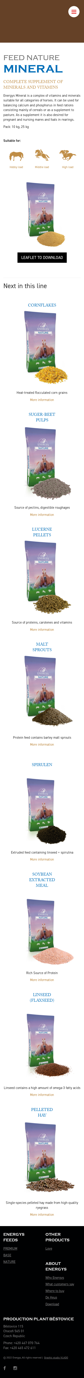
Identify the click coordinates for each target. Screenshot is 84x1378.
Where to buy (54, 1291)
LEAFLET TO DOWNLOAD (42, 257)
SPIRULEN (42, 765)
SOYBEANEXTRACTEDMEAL (42, 881)
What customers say (59, 1284)
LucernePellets (42, 533)
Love (48, 1248)
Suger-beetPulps (42, 418)
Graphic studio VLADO (56, 1357)
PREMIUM (10, 1248)
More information (42, 400)
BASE (7, 1255)
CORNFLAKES (42, 305)
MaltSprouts (42, 648)
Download (52, 1304)
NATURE (9, 1262)
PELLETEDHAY (42, 1113)
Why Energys (54, 1277)
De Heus (51, 1297)
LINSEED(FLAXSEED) (42, 998)
